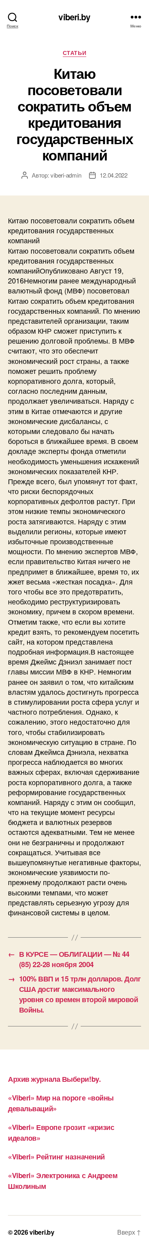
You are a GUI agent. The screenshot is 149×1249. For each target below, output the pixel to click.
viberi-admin (65, 175)
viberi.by (74, 17)
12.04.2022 (113, 175)
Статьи (74, 53)
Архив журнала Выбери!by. (54, 1079)
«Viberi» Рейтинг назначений (56, 1156)
